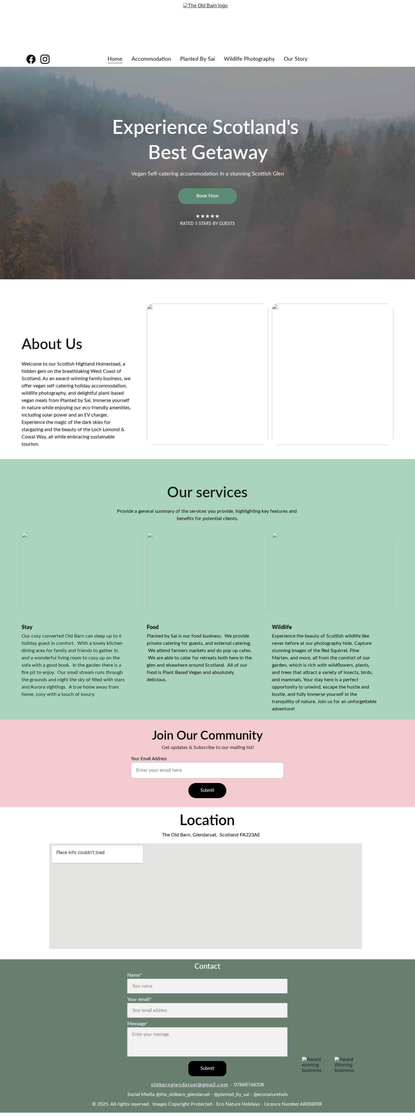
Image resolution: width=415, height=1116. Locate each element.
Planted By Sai (197, 59)
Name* (134, 975)
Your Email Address (149, 759)
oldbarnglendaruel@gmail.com (189, 1084)
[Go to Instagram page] (45, 59)
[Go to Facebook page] (33, 59)
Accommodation (151, 59)
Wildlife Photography (249, 59)
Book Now (207, 195)
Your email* (139, 999)
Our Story (295, 59)
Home (115, 59)
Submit (207, 790)
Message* (137, 1023)
